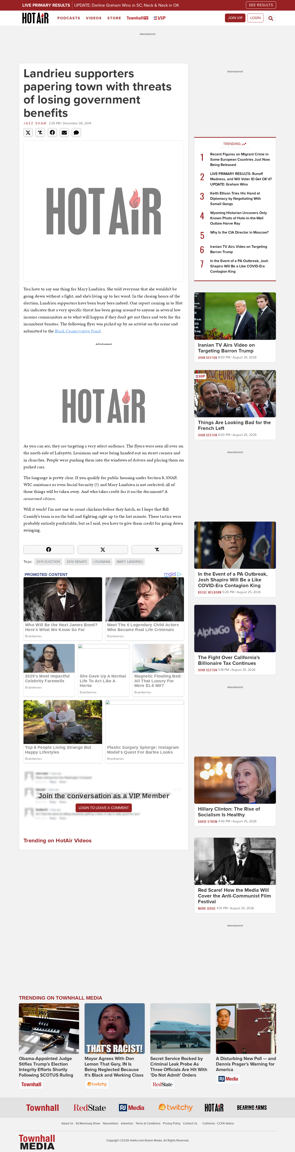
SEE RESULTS (261, 5)
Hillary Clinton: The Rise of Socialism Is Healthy (229, 812)
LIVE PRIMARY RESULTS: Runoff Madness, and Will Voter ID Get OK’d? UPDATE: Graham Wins (241, 179)
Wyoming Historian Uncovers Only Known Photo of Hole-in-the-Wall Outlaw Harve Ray (238, 218)
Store (114, 18)
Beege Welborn (209, 592)
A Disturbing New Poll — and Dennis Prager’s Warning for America (246, 1064)
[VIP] (160, 18)
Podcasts (68, 18)
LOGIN (255, 18)
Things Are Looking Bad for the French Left (234, 425)
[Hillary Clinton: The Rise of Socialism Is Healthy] (235, 780)
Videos (94, 18)
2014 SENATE (77, 562)
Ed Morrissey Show (88, 1123)
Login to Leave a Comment (104, 808)
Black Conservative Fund (77, 331)
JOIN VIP (235, 18)
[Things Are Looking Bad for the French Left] (235, 393)
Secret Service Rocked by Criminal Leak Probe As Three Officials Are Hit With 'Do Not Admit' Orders (178, 1067)
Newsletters (110, 1123)
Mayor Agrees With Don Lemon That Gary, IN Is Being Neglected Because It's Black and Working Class (114, 1067)
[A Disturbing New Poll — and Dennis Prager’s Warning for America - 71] (246, 1028)
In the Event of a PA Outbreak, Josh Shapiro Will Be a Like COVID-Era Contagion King (239, 266)
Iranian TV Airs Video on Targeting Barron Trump (226, 348)
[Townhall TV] (138, 18)
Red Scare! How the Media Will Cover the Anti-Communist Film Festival (234, 896)
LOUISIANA (101, 562)
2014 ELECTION (48, 562)
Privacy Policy (171, 1123)
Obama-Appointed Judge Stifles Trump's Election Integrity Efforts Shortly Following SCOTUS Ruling (46, 1067)
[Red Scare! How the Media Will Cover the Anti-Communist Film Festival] (235, 861)
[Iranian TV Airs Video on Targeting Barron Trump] (235, 316)
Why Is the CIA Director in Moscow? (239, 232)
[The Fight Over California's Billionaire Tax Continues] (235, 628)
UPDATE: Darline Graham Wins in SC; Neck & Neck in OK (126, 5)
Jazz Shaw (35, 123)
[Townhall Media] (37, 1142)
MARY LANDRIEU (130, 562)
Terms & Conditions (148, 1123)
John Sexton (207, 357)
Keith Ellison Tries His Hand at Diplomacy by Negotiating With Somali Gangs (235, 198)
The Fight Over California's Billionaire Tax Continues (229, 660)
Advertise (127, 1123)
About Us (67, 1123)
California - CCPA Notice (218, 1123)
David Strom (207, 821)
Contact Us (190, 1123)
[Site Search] (271, 18)
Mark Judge (207, 908)
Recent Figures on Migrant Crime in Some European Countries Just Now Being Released (240, 159)
